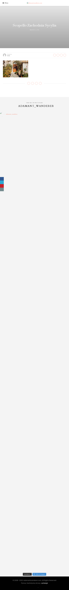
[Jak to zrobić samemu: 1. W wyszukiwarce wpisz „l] (26, 150)
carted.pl (44, 583)
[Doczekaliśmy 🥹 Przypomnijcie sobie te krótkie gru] (8, 308)
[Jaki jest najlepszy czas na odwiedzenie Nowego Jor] (43, 489)
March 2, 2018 (34, 30)
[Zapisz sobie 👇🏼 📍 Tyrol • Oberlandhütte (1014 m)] (43, 201)
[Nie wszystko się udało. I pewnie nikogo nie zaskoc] (43, 422)
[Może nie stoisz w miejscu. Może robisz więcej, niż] (8, 418)
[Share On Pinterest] (2, 186)
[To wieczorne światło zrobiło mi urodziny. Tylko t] (43, 350)
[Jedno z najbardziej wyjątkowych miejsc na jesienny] (26, 488)
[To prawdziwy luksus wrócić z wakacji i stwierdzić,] (26, 313)
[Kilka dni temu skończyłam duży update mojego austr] (43, 315)
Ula (8, 56)
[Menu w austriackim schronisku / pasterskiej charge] (8, 142)
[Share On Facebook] (2, 179)
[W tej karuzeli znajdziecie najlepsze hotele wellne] (8, 521)
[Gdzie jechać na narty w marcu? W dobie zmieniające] (26, 375)
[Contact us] (2, 189)
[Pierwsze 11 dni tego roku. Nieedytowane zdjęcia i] (26, 416)
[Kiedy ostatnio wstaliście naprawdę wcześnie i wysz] (8, 374)
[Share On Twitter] (2, 182)
